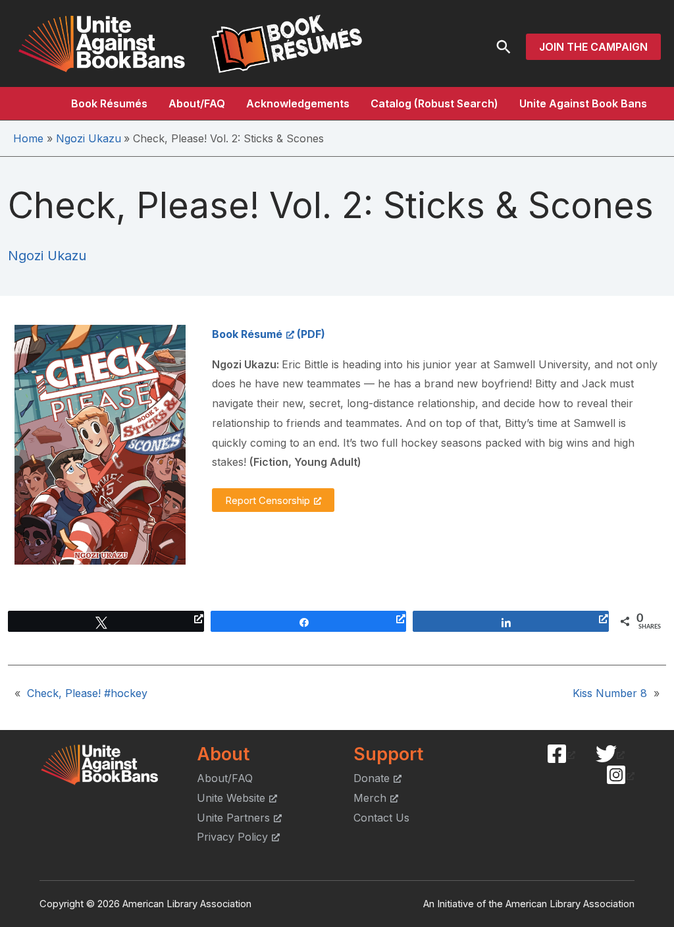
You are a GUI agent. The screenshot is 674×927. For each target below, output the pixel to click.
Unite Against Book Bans (583, 103)
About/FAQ (196, 103)
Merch (369, 797)
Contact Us (381, 817)
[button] (503, 47)
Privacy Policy (232, 836)
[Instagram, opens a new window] (620, 774)
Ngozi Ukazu (47, 256)
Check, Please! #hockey (87, 693)
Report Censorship (267, 500)
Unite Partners (233, 817)
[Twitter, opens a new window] (610, 753)
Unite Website (231, 797)
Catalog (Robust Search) (434, 103)
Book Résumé (247, 334)
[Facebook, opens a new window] (560, 753)
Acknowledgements (298, 103)
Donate (371, 778)
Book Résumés (109, 103)
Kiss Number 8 (610, 693)
